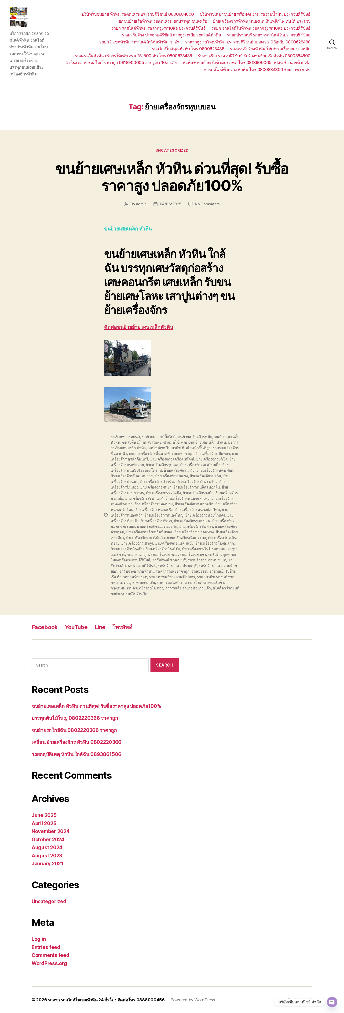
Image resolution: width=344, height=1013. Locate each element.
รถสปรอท (199, 571)
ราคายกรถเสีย (143, 582)
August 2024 (47, 847)
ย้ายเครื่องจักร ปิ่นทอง (212, 453)
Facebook (45, 627)
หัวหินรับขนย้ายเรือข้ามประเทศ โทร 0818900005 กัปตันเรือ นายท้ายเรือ (247, 62)
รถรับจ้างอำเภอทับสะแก (207, 560)
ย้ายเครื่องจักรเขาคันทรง (194, 532)
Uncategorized (172, 150)
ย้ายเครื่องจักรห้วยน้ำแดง (205, 515)
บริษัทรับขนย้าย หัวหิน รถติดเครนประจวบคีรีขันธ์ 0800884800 (138, 14)
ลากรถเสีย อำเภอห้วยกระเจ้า (188, 588)
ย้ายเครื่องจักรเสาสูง (137, 543)
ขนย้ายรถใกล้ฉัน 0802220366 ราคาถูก (74, 730)
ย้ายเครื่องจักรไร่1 (196, 548)
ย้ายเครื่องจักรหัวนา (156, 520)
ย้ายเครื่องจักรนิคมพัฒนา (216, 470)
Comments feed (51, 955)
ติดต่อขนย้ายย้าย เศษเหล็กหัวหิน (138, 327)
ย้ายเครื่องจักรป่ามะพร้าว (197, 481)
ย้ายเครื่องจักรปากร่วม (158, 481)
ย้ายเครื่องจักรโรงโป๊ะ (163, 548)
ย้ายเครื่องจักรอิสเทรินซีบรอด (149, 532)
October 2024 (48, 839)
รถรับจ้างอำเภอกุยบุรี (169, 560)
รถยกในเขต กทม (164, 554)
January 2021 (47, 864)
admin (141, 204)
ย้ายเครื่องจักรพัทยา (156, 487)
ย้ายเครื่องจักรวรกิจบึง (163, 492)
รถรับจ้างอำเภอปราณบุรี (177, 565)
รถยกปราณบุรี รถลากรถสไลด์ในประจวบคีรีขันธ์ (269, 34)
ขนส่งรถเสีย (152, 442)
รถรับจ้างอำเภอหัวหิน (136, 571)
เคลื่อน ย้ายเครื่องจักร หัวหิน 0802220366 (76, 742)
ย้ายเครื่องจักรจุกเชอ (162, 464)
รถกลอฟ (218, 548)
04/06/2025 (170, 204)
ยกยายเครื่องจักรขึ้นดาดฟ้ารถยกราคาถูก (161, 453)
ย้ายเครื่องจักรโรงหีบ (127, 548)
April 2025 (44, 823)
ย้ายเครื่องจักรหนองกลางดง (187, 498)
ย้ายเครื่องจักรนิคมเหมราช (132, 476)
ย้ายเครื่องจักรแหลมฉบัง (174, 543)
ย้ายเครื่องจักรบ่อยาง (171, 476)
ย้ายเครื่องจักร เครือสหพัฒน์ (172, 459)
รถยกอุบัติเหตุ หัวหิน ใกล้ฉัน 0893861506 (76, 754)
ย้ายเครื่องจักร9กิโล (211, 459)
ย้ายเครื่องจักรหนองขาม (154, 504)
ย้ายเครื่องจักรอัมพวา (196, 526)
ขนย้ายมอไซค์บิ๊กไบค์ (159, 436)
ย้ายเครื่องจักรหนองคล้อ (194, 504)
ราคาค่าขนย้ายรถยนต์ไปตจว (172, 576)
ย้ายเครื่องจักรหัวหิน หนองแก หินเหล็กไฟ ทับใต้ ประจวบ (262, 21)
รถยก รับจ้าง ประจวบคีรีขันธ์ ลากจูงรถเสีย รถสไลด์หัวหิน (171, 34)
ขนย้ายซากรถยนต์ (125, 436)
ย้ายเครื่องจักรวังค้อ (198, 492)
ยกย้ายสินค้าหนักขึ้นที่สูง (191, 448)
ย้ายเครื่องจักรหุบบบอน (192, 520)
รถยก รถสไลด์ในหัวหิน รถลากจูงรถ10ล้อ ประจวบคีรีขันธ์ (261, 28)
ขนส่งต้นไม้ (131, 442)
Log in (39, 939)
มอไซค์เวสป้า (159, 448)
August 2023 (47, 856)
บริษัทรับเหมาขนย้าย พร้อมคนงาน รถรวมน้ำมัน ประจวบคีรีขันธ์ (255, 14)
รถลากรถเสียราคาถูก (173, 571)
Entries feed (46, 947)
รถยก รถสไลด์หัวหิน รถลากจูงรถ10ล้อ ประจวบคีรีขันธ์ (158, 28)
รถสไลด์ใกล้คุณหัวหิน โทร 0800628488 (188, 48)
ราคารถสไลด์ (167, 582)
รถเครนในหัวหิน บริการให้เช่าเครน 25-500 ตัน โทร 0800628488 (133, 55)
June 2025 (44, 815)
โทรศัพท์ (122, 627)
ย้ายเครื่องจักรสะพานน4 (144, 498)
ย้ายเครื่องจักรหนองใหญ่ (163, 515)
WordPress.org (49, 963)
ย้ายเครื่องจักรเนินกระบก (186, 537)
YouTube (76, 627)
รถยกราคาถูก (138, 554)
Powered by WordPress (192, 999)
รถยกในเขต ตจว (193, 554)
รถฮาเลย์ (216, 571)
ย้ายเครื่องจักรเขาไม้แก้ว (145, 537)
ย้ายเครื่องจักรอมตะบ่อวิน (157, 526)
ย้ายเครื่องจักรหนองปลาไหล (197, 509)
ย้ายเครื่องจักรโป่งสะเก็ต (214, 543)
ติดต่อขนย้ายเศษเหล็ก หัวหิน (203, 442)
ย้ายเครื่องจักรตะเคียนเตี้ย (200, 464)
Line (100, 627)
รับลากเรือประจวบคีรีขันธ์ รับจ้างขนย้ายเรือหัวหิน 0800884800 (254, 55)
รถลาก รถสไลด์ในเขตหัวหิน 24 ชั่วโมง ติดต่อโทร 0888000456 (106, 999)
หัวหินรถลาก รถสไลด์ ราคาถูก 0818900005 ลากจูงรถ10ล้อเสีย (121, 62)
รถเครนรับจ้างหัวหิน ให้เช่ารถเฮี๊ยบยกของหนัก (270, 48)
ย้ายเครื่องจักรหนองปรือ (154, 509)
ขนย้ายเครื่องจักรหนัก (195, 436)
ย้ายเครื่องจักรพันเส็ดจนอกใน (196, 487)
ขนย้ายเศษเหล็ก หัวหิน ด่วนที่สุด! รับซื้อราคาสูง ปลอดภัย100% (171, 176)
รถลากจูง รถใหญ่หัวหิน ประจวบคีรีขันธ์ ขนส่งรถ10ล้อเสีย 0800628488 (248, 41)
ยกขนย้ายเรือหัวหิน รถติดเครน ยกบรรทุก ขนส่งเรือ (163, 21)
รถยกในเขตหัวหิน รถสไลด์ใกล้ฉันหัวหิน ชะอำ (139, 41)
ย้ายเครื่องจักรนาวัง (179, 470)
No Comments (207, 204)
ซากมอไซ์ (171, 442)
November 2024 (51, 831)
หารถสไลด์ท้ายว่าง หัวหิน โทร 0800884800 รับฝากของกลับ (257, 69)
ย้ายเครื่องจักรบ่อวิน (205, 476)
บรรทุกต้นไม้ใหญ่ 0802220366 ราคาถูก (75, 718)
